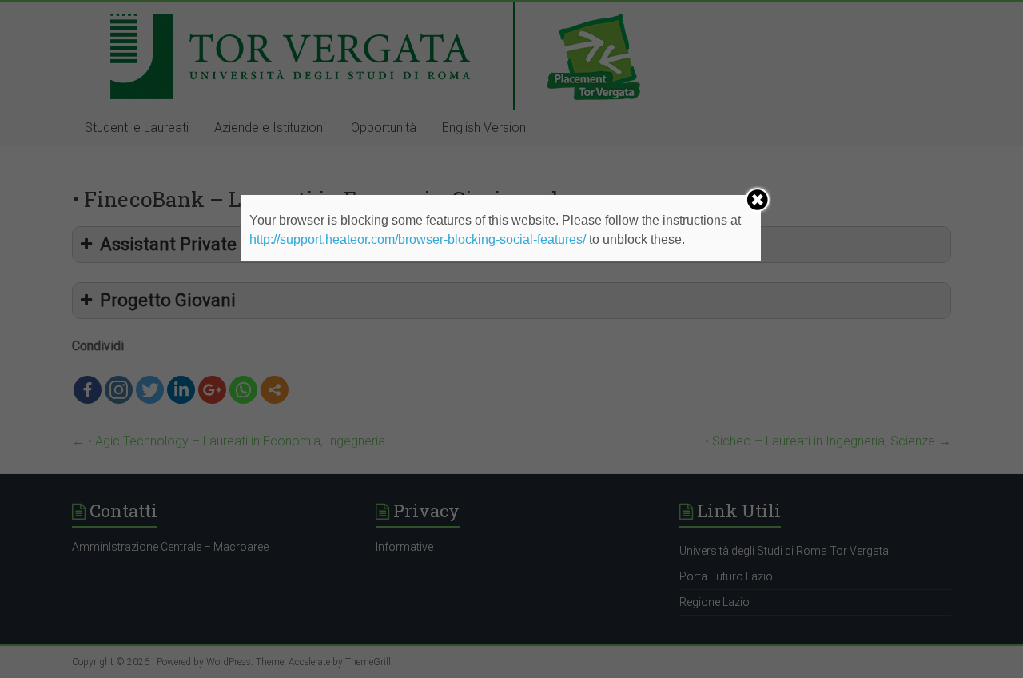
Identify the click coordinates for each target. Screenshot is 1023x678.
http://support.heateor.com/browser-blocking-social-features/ (417, 239)
